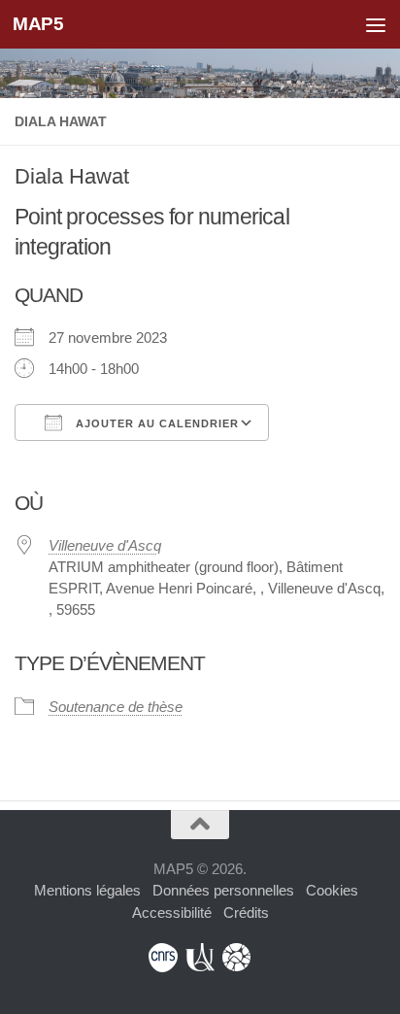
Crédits (246, 912)
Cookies (332, 890)
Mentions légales (87, 890)
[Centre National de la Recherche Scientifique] (163, 957)
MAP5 (38, 24)
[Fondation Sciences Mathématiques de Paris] (236, 957)
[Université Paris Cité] (200, 957)
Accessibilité (172, 912)
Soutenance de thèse (116, 706)
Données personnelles (223, 890)
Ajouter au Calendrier (155, 423)
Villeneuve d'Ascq (105, 545)
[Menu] (375, 24)
